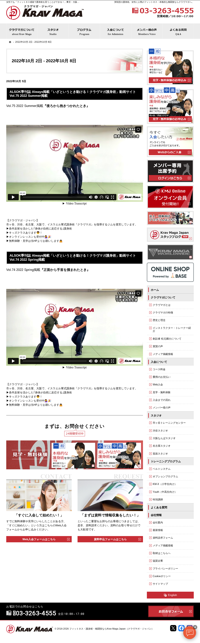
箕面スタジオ (160, 453)
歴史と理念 (159, 320)
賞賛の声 (158, 346)
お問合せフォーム (171, 611)
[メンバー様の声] (146, 31)
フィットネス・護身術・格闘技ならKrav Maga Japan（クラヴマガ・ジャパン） (111, 628)
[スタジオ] (52, 31)
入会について (159, 361)
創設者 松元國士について (167, 338)
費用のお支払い (162, 376)
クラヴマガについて (163, 297)
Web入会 (158, 384)
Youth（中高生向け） (165, 491)
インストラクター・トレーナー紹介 (172, 329)
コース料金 (159, 369)
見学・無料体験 (162, 392)
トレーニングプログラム (166, 461)
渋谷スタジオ (160, 430)
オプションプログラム (165, 476)
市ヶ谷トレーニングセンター (169, 422)
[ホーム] (10, 42)
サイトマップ (160, 583)
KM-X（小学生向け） (165, 484)
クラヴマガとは (162, 304)
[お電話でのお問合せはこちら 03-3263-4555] (162, 12)
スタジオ (156, 415)
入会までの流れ (162, 399)
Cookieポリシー (162, 576)
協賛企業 (158, 560)
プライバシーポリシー (165, 568)
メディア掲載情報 (163, 354)
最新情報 (158, 530)
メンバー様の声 (162, 407)
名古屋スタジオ (162, 445)
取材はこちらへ (162, 553)
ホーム (155, 289)
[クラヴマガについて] (21, 31)
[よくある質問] (178, 31)
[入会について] (115, 31)
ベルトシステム (162, 468)
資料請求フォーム (163, 537)
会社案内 (158, 522)
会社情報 (156, 515)
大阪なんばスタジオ (164, 438)
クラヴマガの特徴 (163, 312)
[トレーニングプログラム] (84, 31)
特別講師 (158, 499)
